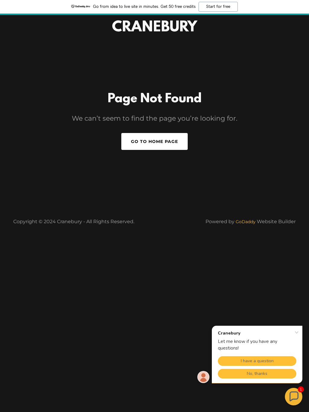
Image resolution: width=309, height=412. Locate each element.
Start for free (218, 7)
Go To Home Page (154, 141)
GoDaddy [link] (246, 221)
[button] (293, 396)
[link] (154, 30)
